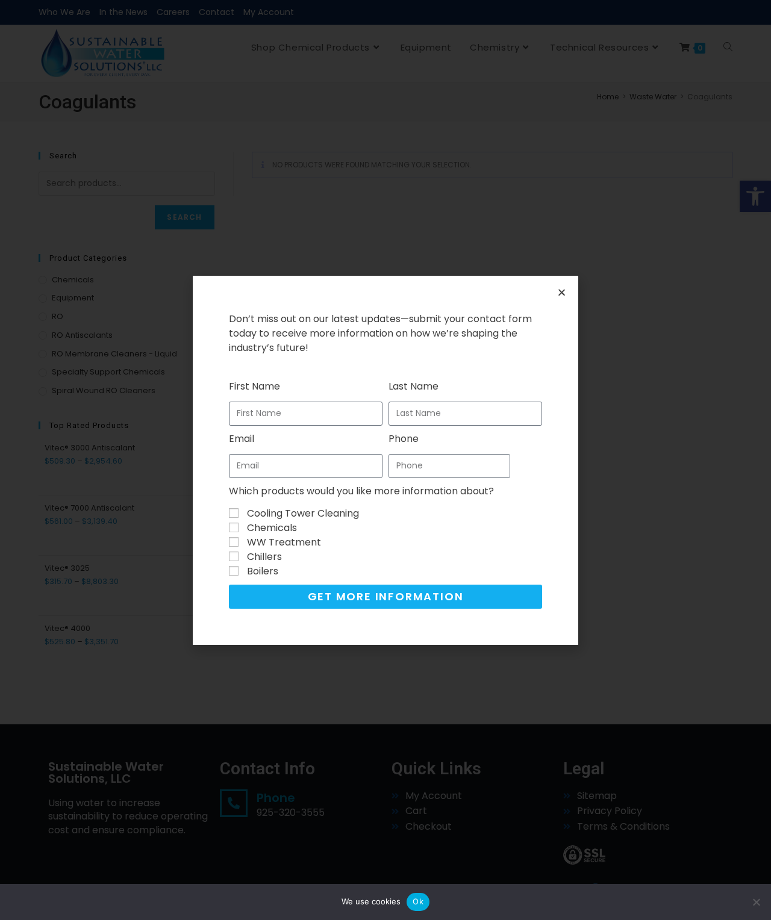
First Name (254, 386)
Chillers (264, 557)
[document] (385, 460)
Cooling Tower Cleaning (303, 513)
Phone (404, 439)
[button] (561, 292)
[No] (756, 902)
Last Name (414, 386)
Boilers (262, 571)
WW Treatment (284, 542)
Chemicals (272, 528)
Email (241, 439)
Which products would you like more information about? (361, 491)
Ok (418, 901)
